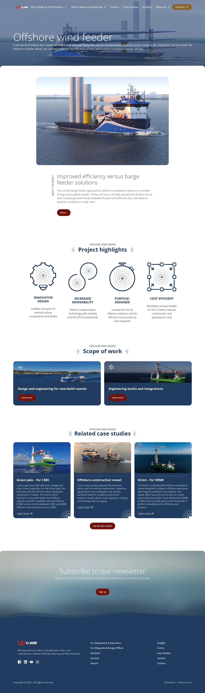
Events (160, 648)
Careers (161, 658)
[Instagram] (37, 662)
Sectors (114, 7)
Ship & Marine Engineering (86, 7)
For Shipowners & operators (105, 643)
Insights (147, 7)
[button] (64, 212)
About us (161, 7)
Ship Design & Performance (47, 7)
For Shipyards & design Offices (106, 648)
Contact (180, 7)
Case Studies (130, 7)
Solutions (95, 653)
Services (94, 658)
